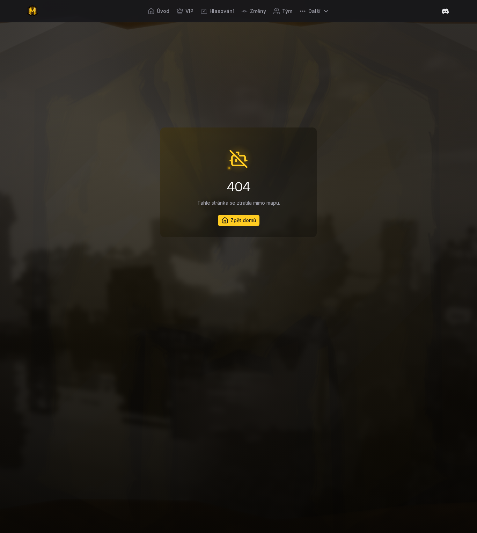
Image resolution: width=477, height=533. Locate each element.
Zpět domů (243, 220)
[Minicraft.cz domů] (32, 11)
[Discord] (445, 11)
